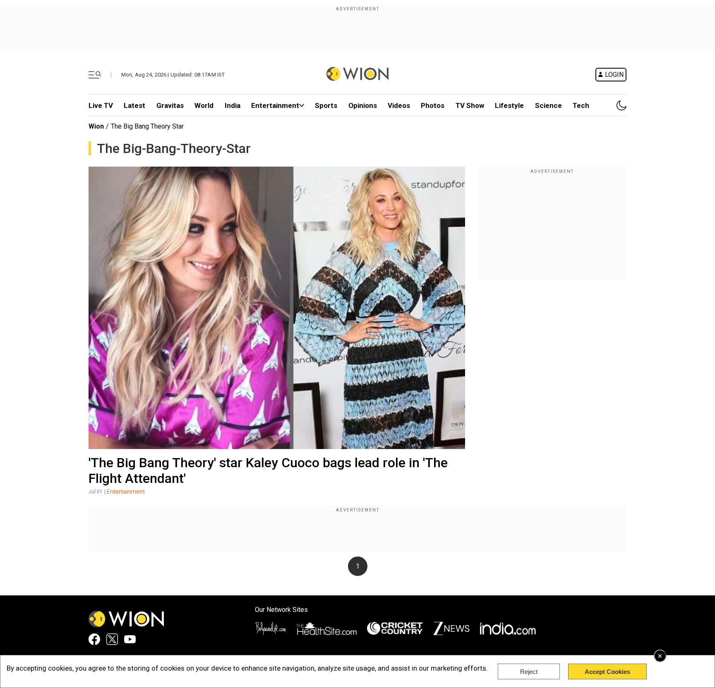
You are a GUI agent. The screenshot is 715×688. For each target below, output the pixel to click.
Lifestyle (509, 105)
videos (399, 105)
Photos (432, 105)
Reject (528, 671)
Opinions (362, 105)
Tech (581, 105)
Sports (326, 105)
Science (548, 105)
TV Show (470, 105)
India (232, 105)
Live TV (101, 105)
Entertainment (275, 105)
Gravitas (170, 105)
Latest (134, 105)
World (204, 105)
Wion (96, 126)
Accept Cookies (607, 671)
